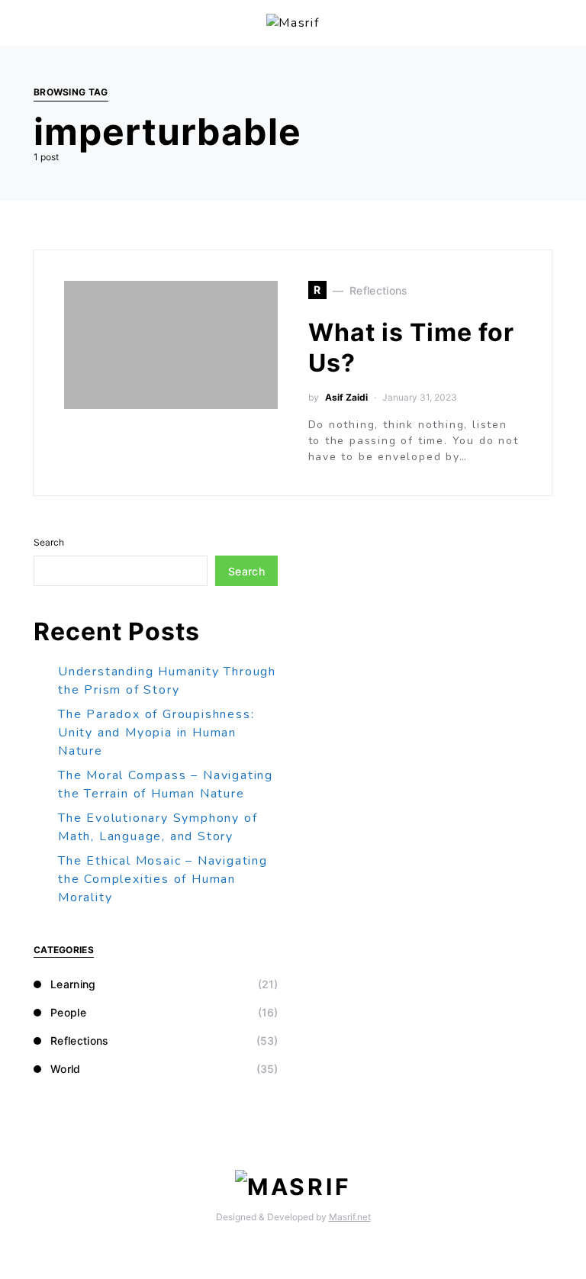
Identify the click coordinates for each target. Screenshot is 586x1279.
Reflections (79, 1040)
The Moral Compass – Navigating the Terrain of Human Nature (165, 784)
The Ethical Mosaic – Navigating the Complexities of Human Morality (163, 879)
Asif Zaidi (346, 397)
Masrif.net (350, 1217)
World (65, 1068)
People (68, 1012)
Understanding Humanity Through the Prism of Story (167, 680)
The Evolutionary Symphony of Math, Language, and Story (157, 827)
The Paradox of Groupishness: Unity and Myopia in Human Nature (156, 732)
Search (49, 542)
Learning (73, 984)
